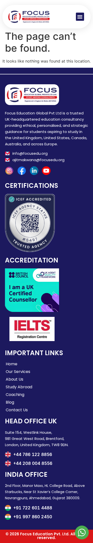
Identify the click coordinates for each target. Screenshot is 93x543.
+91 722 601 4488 (32, 507)
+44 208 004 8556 (32, 463)
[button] (80, 17)
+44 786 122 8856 (32, 454)
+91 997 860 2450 (32, 516)
